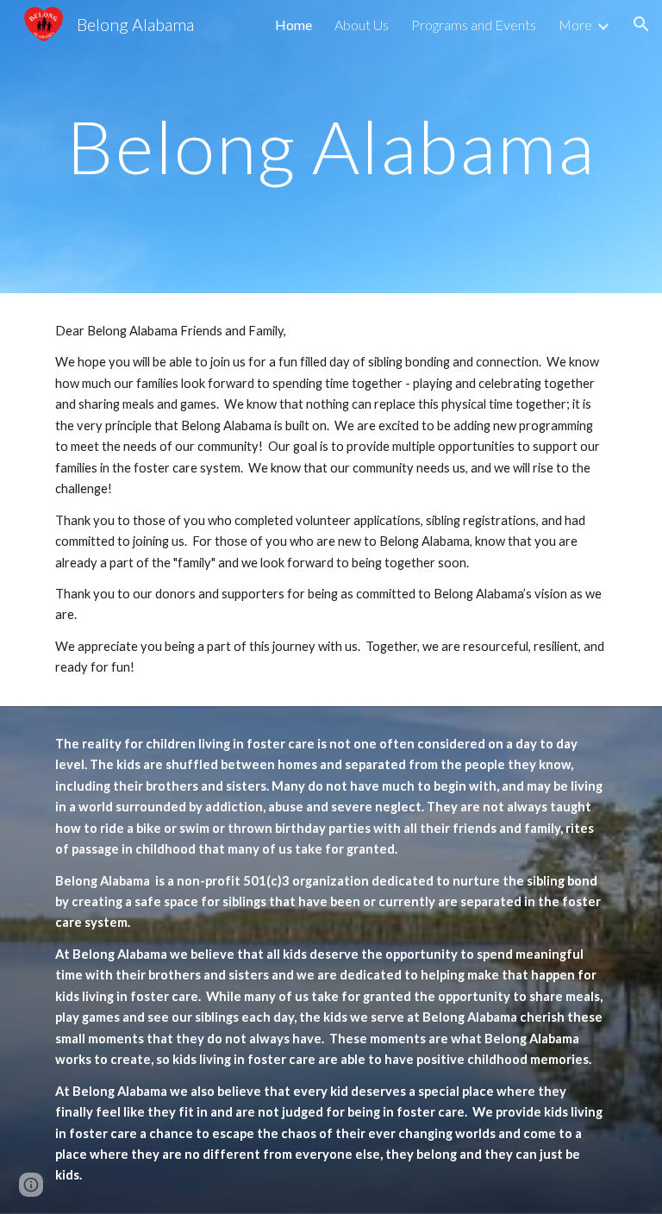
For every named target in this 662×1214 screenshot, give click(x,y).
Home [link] (293, 24)
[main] (330, 146)
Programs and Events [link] (473, 24)
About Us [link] (361, 24)
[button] (641, 24)
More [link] (575, 24)
